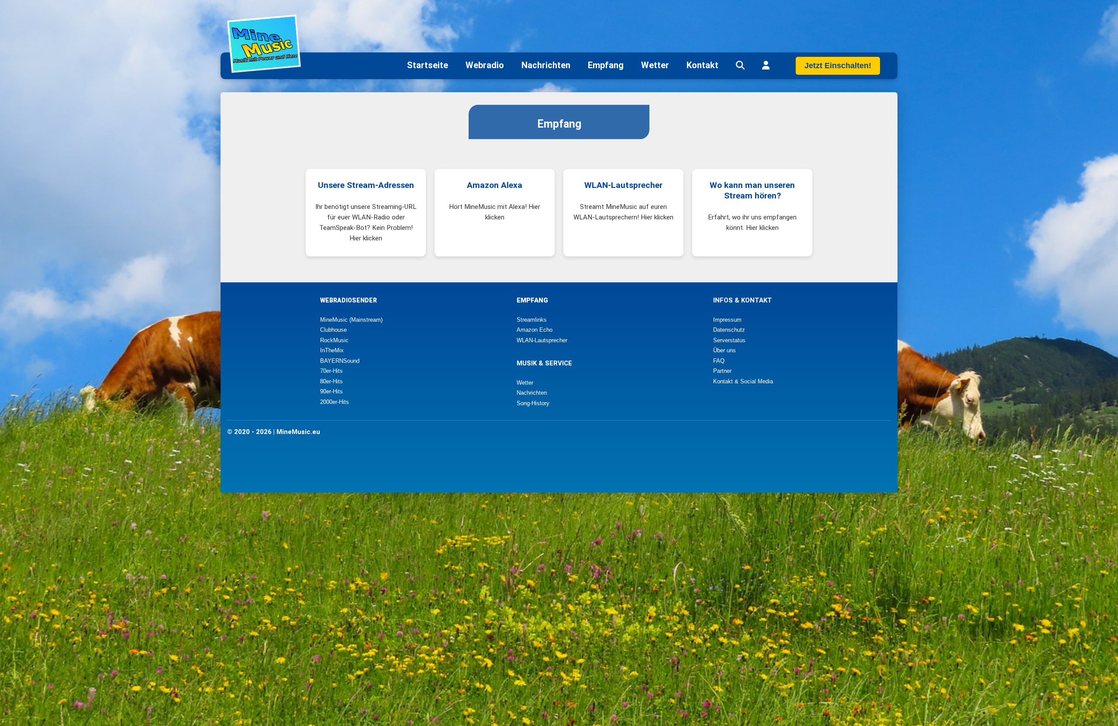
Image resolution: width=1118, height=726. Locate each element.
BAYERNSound (339, 361)
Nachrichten (545, 65)
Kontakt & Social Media (743, 381)
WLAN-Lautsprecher (542, 340)
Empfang (606, 65)
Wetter (655, 65)
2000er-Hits (334, 402)
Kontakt (702, 65)
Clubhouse (333, 330)
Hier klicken (365, 238)
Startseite (427, 65)
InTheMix (332, 350)
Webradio (485, 65)
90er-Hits (331, 391)
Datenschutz (729, 330)
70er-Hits (331, 371)
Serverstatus (729, 340)
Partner (722, 371)
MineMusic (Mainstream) (351, 319)
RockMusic (334, 340)
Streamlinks (532, 319)
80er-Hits (331, 381)
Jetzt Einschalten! (837, 65)
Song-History (533, 403)
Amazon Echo (534, 330)
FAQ (719, 361)
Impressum (727, 319)
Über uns (724, 350)
